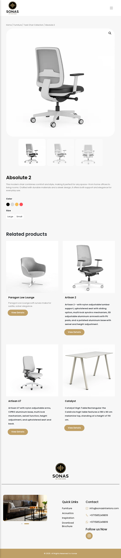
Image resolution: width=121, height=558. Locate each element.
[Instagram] (89, 535)
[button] (110, 33)
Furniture (18, 25)
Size (8, 210)
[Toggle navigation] (111, 8)
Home (9, 25)
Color (9, 198)
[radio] (8, 204)
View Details (17, 312)
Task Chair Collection (33, 25)
